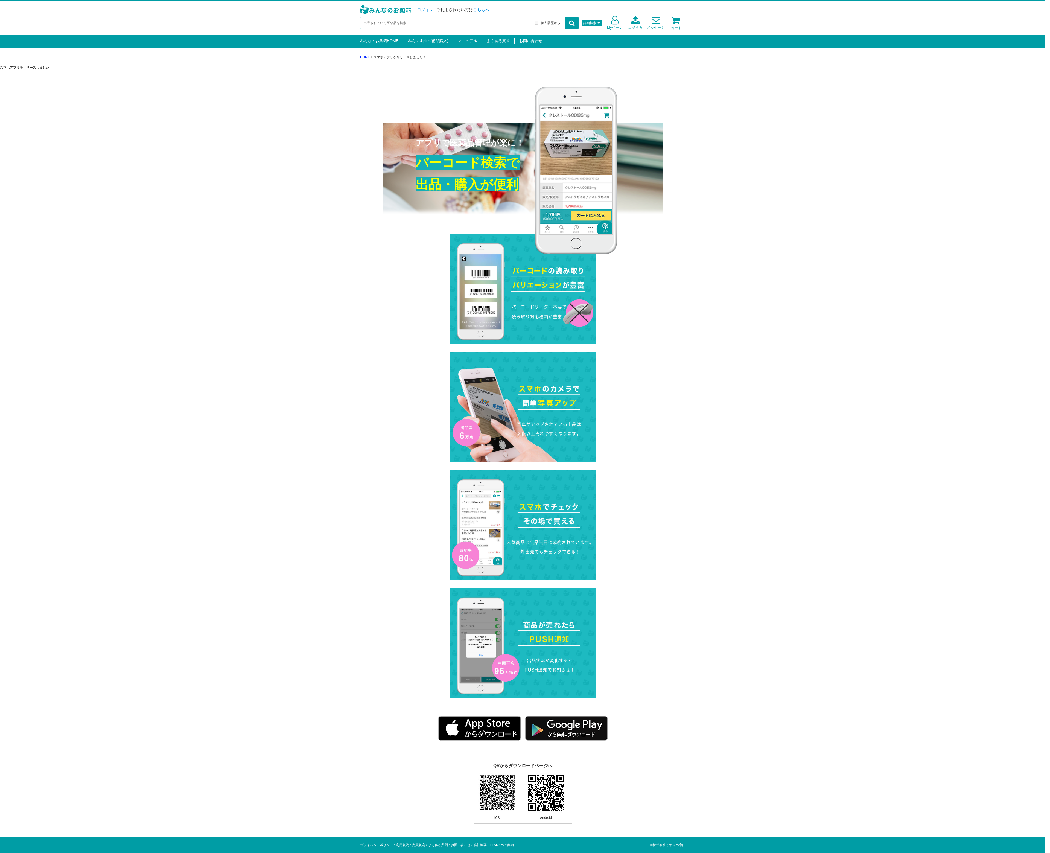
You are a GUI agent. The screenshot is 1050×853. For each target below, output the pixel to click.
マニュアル (467, 41)
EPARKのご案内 (502, 845)
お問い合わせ (530, 41)
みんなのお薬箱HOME (379, 41)
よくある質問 (498, 41)
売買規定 (418, 845)
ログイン (425, 9)
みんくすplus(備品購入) (428, 41)
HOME (365, 57)
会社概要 (480, 845)
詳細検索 (589, 23)
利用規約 (402, 845)
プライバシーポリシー (376, 845)
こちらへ (481, 9)
